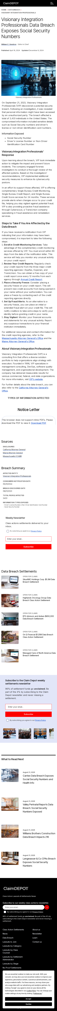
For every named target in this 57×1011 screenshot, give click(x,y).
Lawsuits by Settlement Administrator (13, 958)
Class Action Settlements (13, 929)
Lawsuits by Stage (10, 964)
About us (36, 929)
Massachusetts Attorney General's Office (22, 338)
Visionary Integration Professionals (18, 13)
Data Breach (14, 10)
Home (3, 10)
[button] (52, 3)
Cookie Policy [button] (31, 991)
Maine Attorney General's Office (18, 341)
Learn (34, 938)
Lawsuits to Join (9, 942)
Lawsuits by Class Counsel (10, 951)
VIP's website (36, 379)
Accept (28, 999)
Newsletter (37, 934)
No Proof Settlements (12, 968)
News (5, 934)
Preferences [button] (37, 993)
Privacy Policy (36, 531)
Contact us (37, 942)
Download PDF (38, 423)
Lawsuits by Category (12, 946)
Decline (28, 1004)
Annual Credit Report (31, 279)
